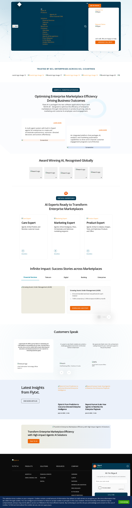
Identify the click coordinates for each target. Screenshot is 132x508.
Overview (46, 30)
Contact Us (99, 10)
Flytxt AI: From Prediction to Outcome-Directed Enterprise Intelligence (69, 406)
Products (44, 12)
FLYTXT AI (15, 466)
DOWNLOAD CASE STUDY (80, 308)
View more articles (30, 401)
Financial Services (48, 20)
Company (44, 28)
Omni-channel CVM (56, 16)
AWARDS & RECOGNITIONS (78, 485)
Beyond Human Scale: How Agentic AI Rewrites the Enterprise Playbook (95, 406)
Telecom (45, 22)
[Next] (109, 317)
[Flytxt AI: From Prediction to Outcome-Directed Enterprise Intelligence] (71, 392)
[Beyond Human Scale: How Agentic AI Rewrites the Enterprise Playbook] (98, 392)
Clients (45, 32)
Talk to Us (33, 441)
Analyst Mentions (48, 42)
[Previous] (99, 317)
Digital (45, 24)
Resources (44, 26)
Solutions (44, 18)
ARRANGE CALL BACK (105, 42)
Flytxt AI (43, 10)
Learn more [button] (47, 505)
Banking (84, 277)
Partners (45, 34)
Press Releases (48, 38)
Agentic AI (53, 14)
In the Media (47, 40)
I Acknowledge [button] (124, 502)
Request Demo (100, 24)
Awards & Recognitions (50, 36)
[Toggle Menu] (87, 3)
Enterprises (102, 277)
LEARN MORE (57, 123)
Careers (45, 44)
